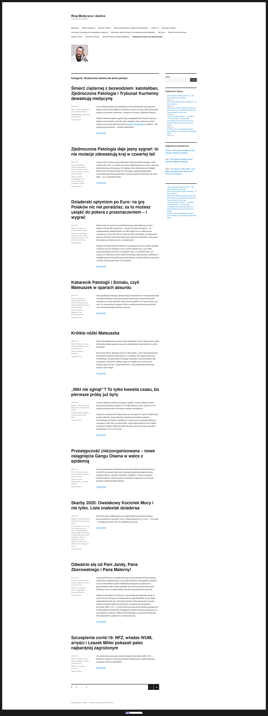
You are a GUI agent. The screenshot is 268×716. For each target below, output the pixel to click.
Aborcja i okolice (104, 28)
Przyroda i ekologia (92, 36)
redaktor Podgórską (135, 124)
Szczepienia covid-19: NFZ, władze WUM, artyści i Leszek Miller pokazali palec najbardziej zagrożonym (111, 642)
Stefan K (168, 150)
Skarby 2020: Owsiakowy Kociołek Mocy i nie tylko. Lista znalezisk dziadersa (112, 505)
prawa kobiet (86, 115)
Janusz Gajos (85, 526)
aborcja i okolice (76, 109)
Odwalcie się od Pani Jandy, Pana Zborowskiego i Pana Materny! (104, 566)
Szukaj (167, 77)
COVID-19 (155, 28)
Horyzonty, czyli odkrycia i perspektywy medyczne (89, 32)
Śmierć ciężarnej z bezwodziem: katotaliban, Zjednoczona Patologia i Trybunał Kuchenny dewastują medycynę (114, 93)
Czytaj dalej (101, 133)
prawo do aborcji (76, 117)
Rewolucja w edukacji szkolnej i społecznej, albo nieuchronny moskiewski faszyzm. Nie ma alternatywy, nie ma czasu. (181, 110)
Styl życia (161, 32)
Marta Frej (81, 535)
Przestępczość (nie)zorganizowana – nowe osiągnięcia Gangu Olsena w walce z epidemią (113, 456)
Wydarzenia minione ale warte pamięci (147, 36)
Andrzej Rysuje (75, 526)
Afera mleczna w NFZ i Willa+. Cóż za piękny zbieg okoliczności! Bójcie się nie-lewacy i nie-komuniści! (180, 171)
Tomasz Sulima (82, 541)
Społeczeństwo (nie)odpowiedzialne (115, 36)
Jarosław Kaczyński (77, 413)
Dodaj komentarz (76, 120)
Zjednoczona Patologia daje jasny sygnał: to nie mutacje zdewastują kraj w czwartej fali (114, 151)
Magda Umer (80, 533)
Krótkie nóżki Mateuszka (95, 333)
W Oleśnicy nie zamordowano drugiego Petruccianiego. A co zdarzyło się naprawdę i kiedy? (181, 131)
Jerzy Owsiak (75, 528)
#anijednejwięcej (76, 115)
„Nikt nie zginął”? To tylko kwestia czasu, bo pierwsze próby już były (115, 391)
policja (80, 415)
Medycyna (75, 28)
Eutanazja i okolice (169, 28)
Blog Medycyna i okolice (88, 16)
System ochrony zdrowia (177, 32)
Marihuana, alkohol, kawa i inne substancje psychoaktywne (133, 32)
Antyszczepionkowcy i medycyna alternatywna (131, 28)
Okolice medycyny (88, 28)
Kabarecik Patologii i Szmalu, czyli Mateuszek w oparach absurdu (105, 284)
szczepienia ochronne (77, 183)
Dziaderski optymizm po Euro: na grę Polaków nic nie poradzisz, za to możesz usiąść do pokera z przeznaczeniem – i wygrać (110, 209)
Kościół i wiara (76, 36)
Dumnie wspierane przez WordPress (101, 703)
